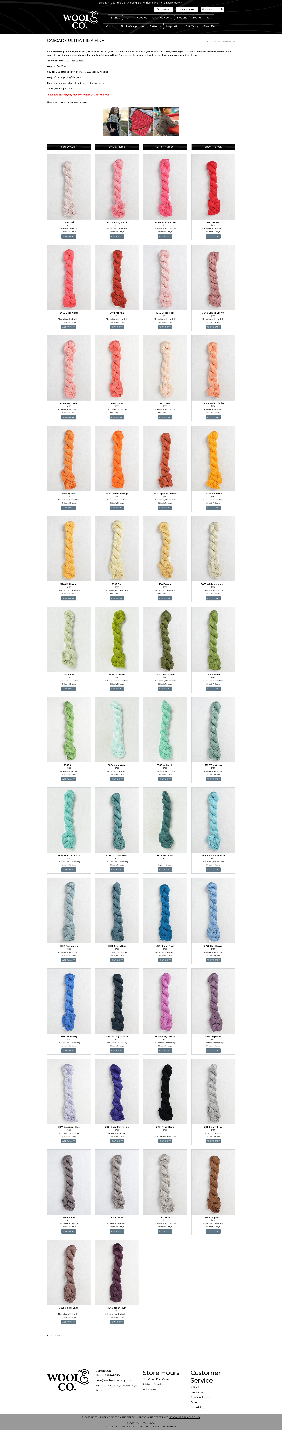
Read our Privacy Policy (184, 1417)
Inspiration (173, 26)
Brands (115, 17)
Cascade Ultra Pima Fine (224, 42)
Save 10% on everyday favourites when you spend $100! (78, 94)
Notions (182, 17)
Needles (141, 17)
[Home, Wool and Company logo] (80, 20)
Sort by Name (117, 146)
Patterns (155, 26)
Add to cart (69, 236)
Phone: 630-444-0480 (108, 1375)
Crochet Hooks (162, 17)
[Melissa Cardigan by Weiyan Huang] (166, 121)
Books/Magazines (132, 26)
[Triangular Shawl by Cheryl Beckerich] (115, 121)
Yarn (128, 17)
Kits (209, 17)
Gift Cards (192, 26)
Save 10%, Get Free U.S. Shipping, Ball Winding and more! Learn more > (140, 2)
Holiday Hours (151, 1389)
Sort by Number (165, 146)
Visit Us (111, 26)
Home (209, 42)
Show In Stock (213, 146)
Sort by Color (69, 146)
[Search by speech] (222, 9)
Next (57, 1335)
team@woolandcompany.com (113, 1380)
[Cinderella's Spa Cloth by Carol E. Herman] (141, 121)
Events (197, 17)
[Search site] (203, 9)
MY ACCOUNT (187, 9)
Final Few (210, 26)
